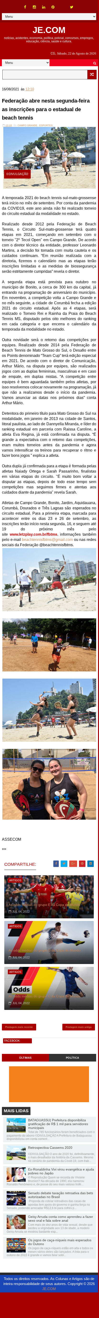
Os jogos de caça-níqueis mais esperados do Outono (59, 1242)
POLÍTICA (72, 1057)
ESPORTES (46, 125)
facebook (12, 1040)
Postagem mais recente (19, 1027)
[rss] (62, 4)
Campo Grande (27, 125)
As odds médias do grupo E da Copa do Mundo (44, 905)
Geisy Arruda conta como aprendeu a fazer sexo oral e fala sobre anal (60, 1218)
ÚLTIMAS (25, 1057)
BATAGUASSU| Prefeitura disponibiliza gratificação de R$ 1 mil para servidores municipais (58, 1124)
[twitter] (71, 7)
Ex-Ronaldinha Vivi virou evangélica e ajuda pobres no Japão (61, 1171)
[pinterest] (53, 7)
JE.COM (49, 30)
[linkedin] (43, 7)
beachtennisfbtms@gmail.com (47, 540)
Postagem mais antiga (79, 1027)
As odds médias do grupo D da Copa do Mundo (44, 950)
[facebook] (25, 7)
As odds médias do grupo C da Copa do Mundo (44, 996)
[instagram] (34, 7)
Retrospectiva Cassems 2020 (50, 1147)
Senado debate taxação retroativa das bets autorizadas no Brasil (60, 1195)
